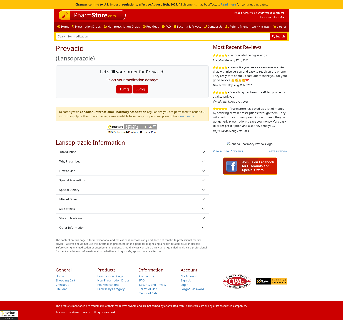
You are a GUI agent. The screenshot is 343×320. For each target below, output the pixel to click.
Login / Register (261, 26)
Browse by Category (111, 289)
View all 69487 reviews (228, 151)
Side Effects (67, 209)
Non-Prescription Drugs (113, 280)
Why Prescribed (70, 161)
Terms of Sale (148, 293)
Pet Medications (108, 285)
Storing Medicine (70, 218)
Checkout (62, 285)
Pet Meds (152, 27)
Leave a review (277, 151)
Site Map (62, 289)
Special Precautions (72, 180)
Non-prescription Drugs (123, 27)
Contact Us (214, 27)
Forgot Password (192, 289)
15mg (124, 89)
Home (64, 27)
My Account (189, 276)
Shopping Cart (65, 280)
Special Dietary (69, 190)
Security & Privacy (188, 27)
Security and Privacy (152, 285)
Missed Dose (68, 199)
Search (280, 36)
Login (184, 285)
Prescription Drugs (87, 27)
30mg (140, 89)
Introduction (67, 152)
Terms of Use (148, 289)
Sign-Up (186, 280)
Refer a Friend (238, 27)
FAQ (168, 27)
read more (187, 116)
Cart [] (281, 26)
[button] (9, 315)
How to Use (67, 171)
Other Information (71, 228)
